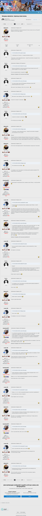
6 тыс (6, 191)
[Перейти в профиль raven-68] (6, 95)
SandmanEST (6, 180)
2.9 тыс (6, 38)
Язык (18, 512)
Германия (13, 20)
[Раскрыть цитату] (12, 113)
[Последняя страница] (24, 24)
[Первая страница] (2, 24)
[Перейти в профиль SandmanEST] (6, 184)
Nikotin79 (6, 27)
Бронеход (4, 1)
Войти (30, 496)
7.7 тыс (6, 102)
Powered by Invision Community (21, 513)
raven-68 (6, 91)
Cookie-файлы (22, 512)
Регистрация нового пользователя (12, 496)
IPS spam (17, 515)
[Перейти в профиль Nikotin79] (6, 31)
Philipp (22, 163)
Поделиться (29, 19)
